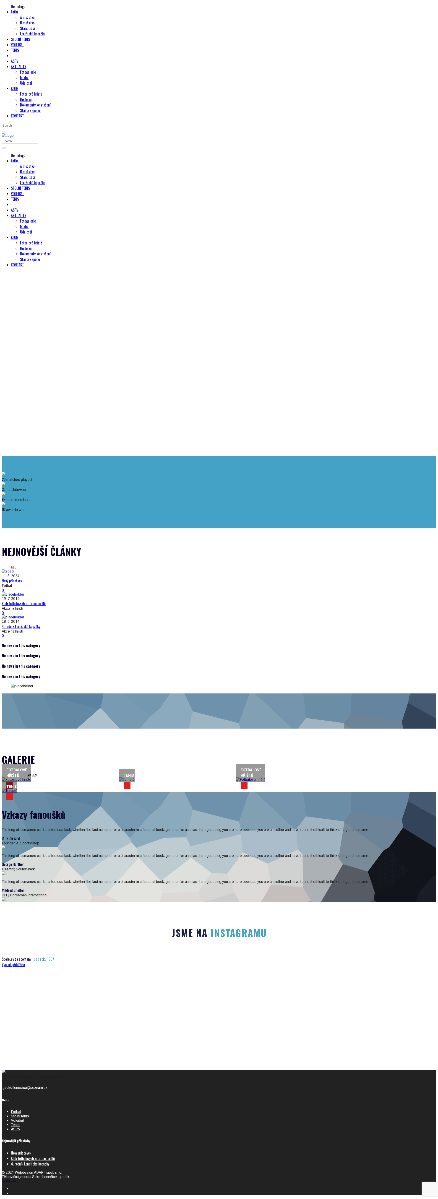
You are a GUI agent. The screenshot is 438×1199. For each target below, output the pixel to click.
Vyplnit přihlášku (13, 964)
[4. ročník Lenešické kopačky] (219, 617)
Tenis (15, 1125)
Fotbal (16, 1112)
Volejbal (17, 1120)
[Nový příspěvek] (219, 571)
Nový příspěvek (12, 581)
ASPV (15, 1129)
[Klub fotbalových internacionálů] (219, 594)
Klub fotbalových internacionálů (24, 603)
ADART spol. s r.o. (48, 1172)
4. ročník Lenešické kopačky (21, 626)
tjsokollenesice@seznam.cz (25, 1087)
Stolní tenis (20, 1116)
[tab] (16, 567)
